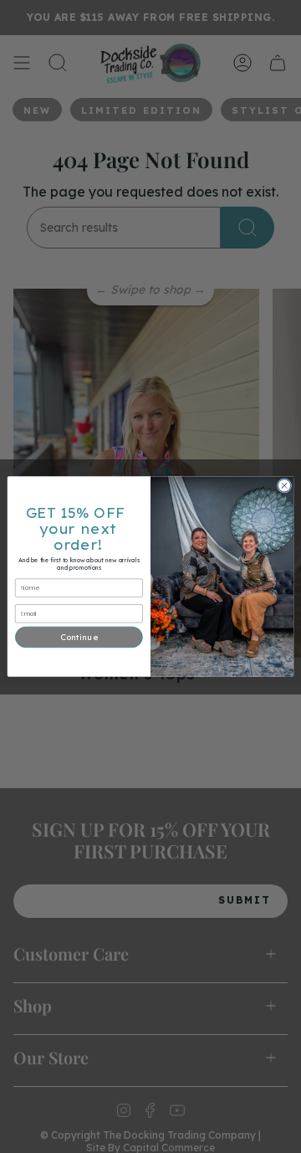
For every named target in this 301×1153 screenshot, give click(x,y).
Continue (78, 637)
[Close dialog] (284, 485)
